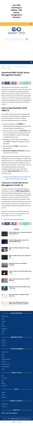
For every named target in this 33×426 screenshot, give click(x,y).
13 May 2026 (12, 235)
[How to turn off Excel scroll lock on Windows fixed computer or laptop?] (5, 304)
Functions (4, 361)
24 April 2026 (12, 289)
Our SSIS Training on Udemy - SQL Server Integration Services (16, 11)
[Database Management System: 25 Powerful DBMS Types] (5, 241)
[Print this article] (22, 83)
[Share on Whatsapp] (25, 83)
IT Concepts (4, 378)
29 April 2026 (12, 274)
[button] (31, 24)
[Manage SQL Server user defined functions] (5, 265)
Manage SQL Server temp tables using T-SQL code (19, 287)
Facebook (4, 397)
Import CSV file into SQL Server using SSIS (19, 248)
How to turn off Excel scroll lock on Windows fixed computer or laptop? (19, 303)
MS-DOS (3, 326)
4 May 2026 (12, 266)
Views (3, 356)
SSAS (3, 319)
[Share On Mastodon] (29, 83)
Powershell (4, 328)
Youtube (3, 392)
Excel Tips (4, 342)
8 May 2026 (12, 251)
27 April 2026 (12, 282)
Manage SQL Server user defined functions (18, 264)
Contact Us (4, 406)
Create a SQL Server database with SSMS (13, 219)
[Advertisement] (16, 51)
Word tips (4, 345)
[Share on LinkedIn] (11, 83)
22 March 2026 (13, 305)
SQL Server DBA (5, 366)
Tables (3, 354)
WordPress (4, 385)
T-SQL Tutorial (5, 352)
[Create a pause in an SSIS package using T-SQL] (5, 272)
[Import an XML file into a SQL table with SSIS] (5, 257)
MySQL (3, 383)
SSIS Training (5, 316)
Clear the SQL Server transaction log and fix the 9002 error (20, 233)
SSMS (3, 369)
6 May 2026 (12, 258)
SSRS (3, 323)
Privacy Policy (5, 404)
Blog (3, 375)
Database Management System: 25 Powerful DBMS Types (18, 240)
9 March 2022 (6, 79)
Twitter (3, 394)
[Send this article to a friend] (18, 83)
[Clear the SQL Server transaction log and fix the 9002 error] (5, 234)
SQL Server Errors (6, 364)
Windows (4, 340)
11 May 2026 (12, 243)
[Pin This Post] (14, 83)
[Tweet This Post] (7, 83)
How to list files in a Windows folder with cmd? (19, 295)
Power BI (4, 321)
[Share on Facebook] (3, 83)
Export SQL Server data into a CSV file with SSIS (19, 279)
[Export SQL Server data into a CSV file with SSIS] (5, 280)
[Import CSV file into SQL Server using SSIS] (5, 249)
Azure (3, 333)
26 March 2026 (13, 297)
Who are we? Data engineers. (10, 413)
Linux (3, 380)
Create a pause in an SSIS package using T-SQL (20, 271)
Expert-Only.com (15, 418)
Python (3, 331)
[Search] (26, 39)
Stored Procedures (6, 359)
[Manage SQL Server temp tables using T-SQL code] (5, 288)
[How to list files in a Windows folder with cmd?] (5, 296)
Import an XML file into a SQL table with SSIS (20, 256)
